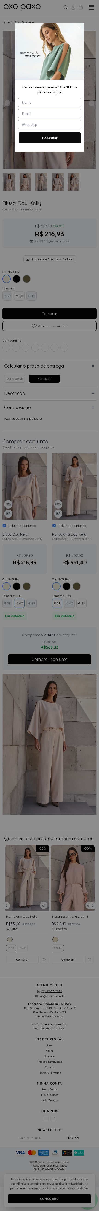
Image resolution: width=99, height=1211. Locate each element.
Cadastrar (49, 138)
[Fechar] (79, 28)
